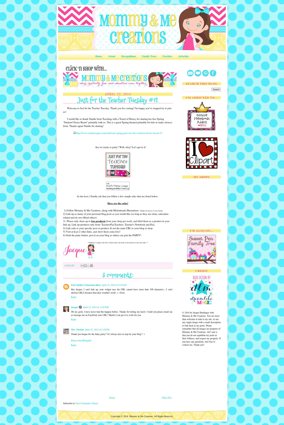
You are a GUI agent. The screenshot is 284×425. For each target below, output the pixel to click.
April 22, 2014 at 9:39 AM (114, 284)
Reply (73, 297)
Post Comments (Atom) (87, 403)
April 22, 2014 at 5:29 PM (97, 329)
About (111, 56)
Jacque (74, 307)
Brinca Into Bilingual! (81, 340)
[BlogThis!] (85, 265)
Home (98, 56)
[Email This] (82, 265)
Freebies (167, 56)
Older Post (167, 397)
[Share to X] (88, 265)
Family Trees (149, 56)
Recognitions (128, 56)
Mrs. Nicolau (77, 329)
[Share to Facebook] (91, 265)
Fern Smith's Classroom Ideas (86, 285)
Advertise (183, 56)
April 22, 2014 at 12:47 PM (95, 307)
